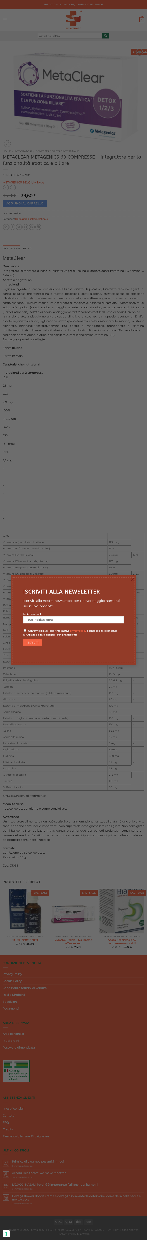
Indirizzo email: (32, 614)
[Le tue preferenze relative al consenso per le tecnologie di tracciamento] (6, 1233)
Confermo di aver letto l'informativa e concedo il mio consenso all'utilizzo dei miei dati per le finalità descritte (70, 632)
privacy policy (78, 630)
